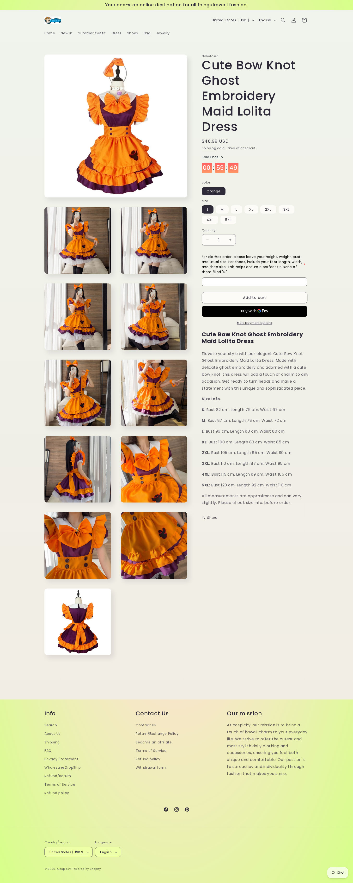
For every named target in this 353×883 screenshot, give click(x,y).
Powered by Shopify (86, 869)
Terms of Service (59, 784)
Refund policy (56, 792)
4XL (210, 219)
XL (251, 209)
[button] (283, 20)
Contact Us (146, 725)
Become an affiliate (154, 742)
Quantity (208, 230)
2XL (268, 209)
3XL (286, 209)
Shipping (209, 148)
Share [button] (212, 517)
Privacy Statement (61, 758)
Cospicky (64, 869)
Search (50, 725)
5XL (228, 219)
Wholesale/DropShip (62, 767)
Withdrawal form (151, 767)
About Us (52, 733)
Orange (214, 191)
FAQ (48, 750)
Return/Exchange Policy (157, 733)
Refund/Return (57, 775)
